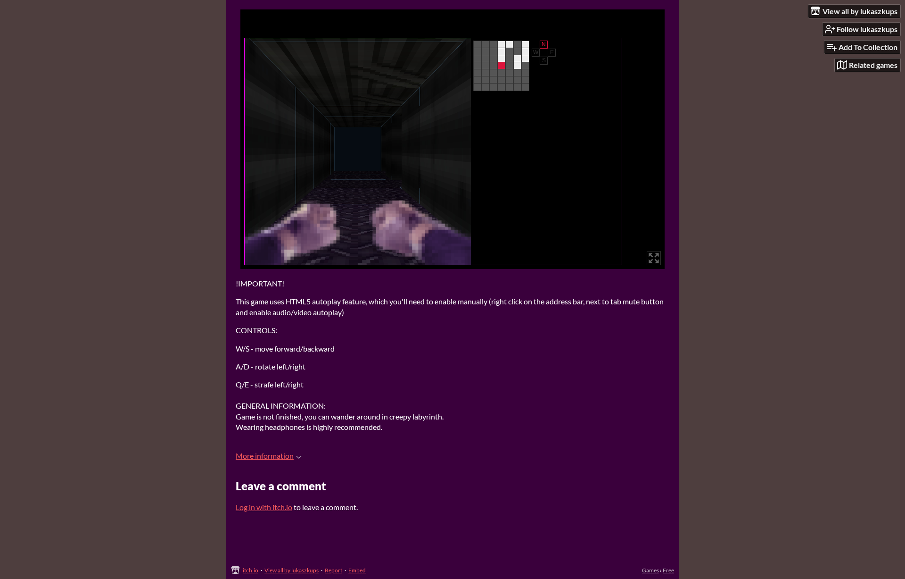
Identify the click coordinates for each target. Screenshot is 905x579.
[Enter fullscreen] (654, 258)
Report (333, 570)
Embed (357, 570)
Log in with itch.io (264, 507)
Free (668, 570)
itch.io (250, 570)
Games (650, 570)
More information (265, 455)
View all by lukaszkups (291, 570)
